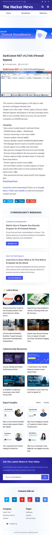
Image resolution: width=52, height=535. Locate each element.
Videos (38, 402)
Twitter (11, 191)
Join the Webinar (14, 278)
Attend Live (12, 243)
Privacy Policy (30, 518)
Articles (46, 402)
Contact (5, 518)
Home (8, 13)
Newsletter (26, 13)
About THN (6, 512)
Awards (28, 515)
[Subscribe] (44, 477)
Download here (10, 181)
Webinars (43, 13)
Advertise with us (9, 515)
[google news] (45, 499)
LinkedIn (21, 191)
